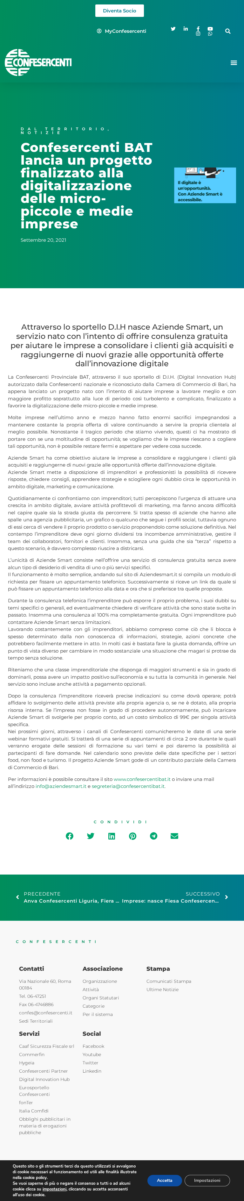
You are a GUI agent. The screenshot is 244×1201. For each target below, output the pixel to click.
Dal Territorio (64, 128)
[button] (228, 31)
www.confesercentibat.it (142, 779)
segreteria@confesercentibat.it (128, 786)
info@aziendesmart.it (61, 786)
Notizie (42, 132)
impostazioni (54, 1189)
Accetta (165, 1180)
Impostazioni (207, 1180)
